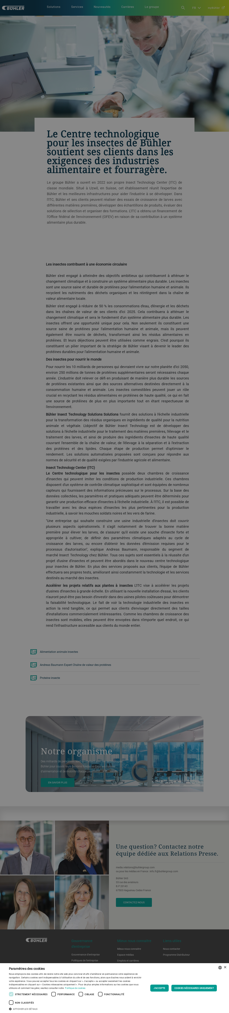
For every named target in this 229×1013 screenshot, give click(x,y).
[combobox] (220, 967)
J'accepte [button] (159, 988)
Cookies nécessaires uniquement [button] (194, 988)
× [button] (225, 967)
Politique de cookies (75, 988)
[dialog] (114, 988)
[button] (77, 1008)
